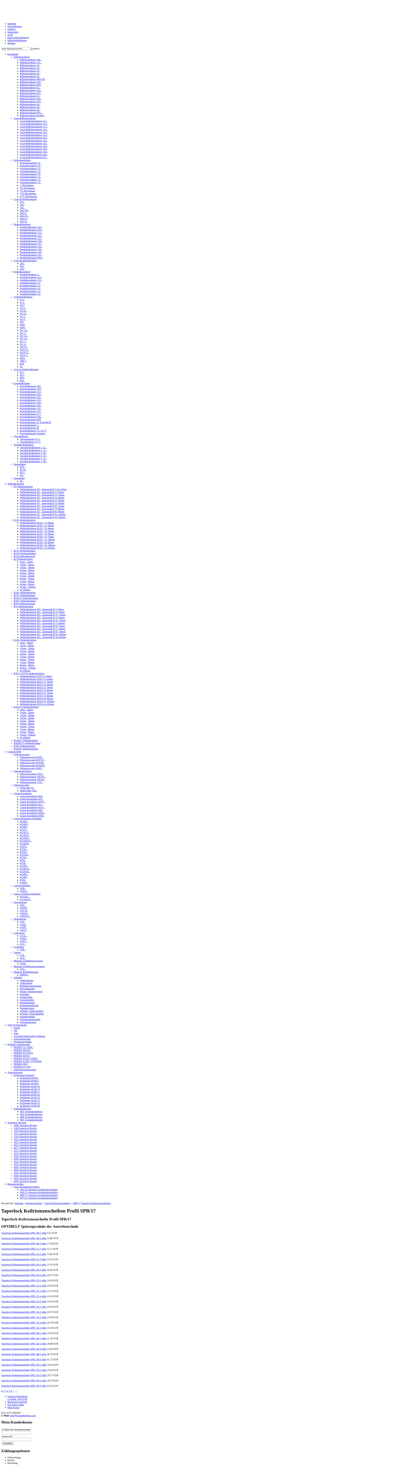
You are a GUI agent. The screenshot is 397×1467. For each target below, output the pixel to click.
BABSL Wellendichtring (26, 740)
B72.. (22, 472)
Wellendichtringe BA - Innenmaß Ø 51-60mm (42, 623)
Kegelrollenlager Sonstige (32, 433)
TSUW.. (24, 910)
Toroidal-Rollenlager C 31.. (33, 456)
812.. (22, 375)
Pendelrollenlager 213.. (31, 232)
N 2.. (22, 299)
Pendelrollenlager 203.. (31, 230)
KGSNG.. (25, 835)
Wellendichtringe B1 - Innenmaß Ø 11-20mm (42, 492)
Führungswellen (21, 785)
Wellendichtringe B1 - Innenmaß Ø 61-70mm (42, 506)
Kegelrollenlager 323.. (31, 400)
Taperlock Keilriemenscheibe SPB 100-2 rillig (23, 1238)
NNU (22, 327)
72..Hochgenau (27, 191)
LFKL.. (23, 941)
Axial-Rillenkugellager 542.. (34, 149)
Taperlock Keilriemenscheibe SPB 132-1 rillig (23, 1306)
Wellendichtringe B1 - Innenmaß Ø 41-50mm (42, 500)
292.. (22, 263)
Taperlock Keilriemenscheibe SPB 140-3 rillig (23, 1343)
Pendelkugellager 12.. (30, 283)
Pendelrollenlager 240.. (31, 252)
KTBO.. (24, 882)
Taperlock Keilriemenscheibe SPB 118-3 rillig (23, 1275)
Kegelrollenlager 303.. (31, 389)
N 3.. (22, 302)
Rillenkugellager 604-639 (32, 79)
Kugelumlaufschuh (29, 1005)
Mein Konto (13, 1407)
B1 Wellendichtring (23, 486)
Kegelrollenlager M (29, 428)
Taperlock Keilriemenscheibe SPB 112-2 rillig (23, 1254)
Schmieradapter (27, 1016)
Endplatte (24, 994)
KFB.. (23, 860)
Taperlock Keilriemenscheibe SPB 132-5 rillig (23, 1328)
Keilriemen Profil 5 (29, 1078)
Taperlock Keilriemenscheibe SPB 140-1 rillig (23, 1333)
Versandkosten (14, 26)
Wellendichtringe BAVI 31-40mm (36, 684)
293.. (22, 266)
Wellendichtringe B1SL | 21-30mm (37, 525)
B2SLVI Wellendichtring (26, 598)
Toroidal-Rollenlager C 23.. (33, 450)
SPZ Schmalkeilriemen (31, 1111)
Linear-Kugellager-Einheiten (28, 818)
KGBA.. (24, 866)
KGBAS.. (25, 871)
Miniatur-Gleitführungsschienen (29, 966)
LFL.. (23, 944)
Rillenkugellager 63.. (30, 96)
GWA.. (23, 924)
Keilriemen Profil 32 (30, 1103)
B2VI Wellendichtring (24, 595)
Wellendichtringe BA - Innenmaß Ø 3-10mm (42, 609)
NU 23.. (24, 338)
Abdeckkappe (26, 980)
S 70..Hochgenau (28, 196)
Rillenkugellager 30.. (30, 68)
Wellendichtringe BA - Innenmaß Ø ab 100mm (43, 637)
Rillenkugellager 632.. (31, 101)
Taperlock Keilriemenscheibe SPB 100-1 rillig (23, 1233)
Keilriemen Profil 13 (30, 1089)
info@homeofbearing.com (23, 1415)
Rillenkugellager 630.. (31, 98)
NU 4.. (23, 344)
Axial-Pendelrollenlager (25, 260)
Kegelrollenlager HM (30, 419)
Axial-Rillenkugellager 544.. (34, 154)
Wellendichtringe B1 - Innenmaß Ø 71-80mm (42, 509)
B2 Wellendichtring (23, 559)
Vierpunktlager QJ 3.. (30, 442)
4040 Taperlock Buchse (25, 1170)
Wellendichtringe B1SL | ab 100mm (37, 548)
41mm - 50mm (27, 573)
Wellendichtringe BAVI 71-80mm (36, 696)
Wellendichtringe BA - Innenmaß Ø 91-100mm (43, 634)
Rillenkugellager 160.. (31, 59)
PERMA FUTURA (23, 1053)
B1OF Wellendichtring (25, 553)
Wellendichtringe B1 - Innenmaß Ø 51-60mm (42, 503)
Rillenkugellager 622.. (31, 90)
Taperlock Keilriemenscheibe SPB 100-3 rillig (23, 1243)
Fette (16, 1033)
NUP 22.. (24, 350)
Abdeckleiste (26, 983)
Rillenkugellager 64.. (30, 104)
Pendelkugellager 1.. (30, 274)
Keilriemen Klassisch (24, 1075)
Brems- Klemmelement (31, 991)
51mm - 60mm (27, 576)
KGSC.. (24, 829)
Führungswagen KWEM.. (32, 765)
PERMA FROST (22, 1050)
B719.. (23, 470)
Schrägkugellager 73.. (30, 179)
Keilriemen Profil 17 (30, 1092)
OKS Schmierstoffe (17, 1025)
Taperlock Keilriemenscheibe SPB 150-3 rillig (23, 1375)
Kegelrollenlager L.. (30, 425)
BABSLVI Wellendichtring (27, 743)
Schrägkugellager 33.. (30, 165)
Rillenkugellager (22, 57)
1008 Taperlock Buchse (25, 1125)
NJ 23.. (23, 313)
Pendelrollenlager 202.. (31, 227)
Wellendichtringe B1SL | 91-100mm (37, 545)
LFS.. (22, 905)
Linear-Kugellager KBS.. (32, 815)
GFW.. (23, 963)
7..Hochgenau (27, 185)
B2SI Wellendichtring (24, 603)
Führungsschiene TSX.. (31, 782)
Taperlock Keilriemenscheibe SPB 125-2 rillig (23, 1285)
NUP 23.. (24, 352)
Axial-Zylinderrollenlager (26, 369)
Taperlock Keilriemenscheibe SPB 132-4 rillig (23, 1322)
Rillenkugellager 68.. (30, 107)
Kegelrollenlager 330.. (31, 405)
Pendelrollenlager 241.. (31, 255)
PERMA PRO (21, 1064)
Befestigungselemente (30, 986)
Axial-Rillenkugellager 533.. (34, 143)
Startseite (11, 23)
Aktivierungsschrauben (25, 1069)
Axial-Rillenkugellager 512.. (34, 124)
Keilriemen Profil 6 (29, 1081)
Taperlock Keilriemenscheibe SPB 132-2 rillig (23, 1312)
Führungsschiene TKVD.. (32, 776)
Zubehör (18, 977)
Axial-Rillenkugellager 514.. (34, 129)
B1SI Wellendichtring (24, 556)
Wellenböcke (20, 919)
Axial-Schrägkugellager (25, 199)
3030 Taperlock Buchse (25, 1159)
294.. (22, 269)
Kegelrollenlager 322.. (31, 397)
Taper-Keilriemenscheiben (26, 1187)
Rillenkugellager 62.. (30, 87)
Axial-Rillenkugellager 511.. (34, 121)
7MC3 (23, 361)
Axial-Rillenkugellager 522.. (34, 132)
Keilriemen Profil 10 (30, 1086)
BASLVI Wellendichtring (26, 707)
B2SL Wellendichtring (25, 592)
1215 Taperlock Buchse (25, 1134)
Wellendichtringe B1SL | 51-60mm (37, 534)
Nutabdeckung (27, 1008)
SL (21, 366)
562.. (22, 205)
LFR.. (23, 949)
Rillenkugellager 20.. (30, 65)
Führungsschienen (22, 771)
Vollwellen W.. (27, 788)
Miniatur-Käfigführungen (26, 972)
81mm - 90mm (27, 584)
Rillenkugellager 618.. (31, 82)
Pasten (17, 1028)
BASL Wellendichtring (25, 640)
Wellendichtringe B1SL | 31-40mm (37, 528)
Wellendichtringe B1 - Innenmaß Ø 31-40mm (42, 497)
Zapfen (17, 952)
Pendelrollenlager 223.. (31, 238)
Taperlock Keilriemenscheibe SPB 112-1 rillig (23, 1249)
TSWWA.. (25, 916)
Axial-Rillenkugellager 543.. (34, 151)
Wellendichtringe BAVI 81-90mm (36, 698)
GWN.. (23, 930)
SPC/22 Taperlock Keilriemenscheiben (39, 1198)
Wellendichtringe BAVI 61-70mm (36, 693)
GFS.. (23, 969)
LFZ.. (23, 958)
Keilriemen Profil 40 (30, 1106)
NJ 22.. (23, 311)
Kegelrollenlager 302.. (31, 386)
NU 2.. (23, 333)
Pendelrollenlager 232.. (31, 246)
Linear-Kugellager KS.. (31, 804)
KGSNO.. (25, 838)
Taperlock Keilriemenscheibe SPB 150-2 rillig (23, 1370)
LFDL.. (23, 938)
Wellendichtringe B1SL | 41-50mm (37, 531)
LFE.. (23, 955)
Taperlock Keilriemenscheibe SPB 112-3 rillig (23, 1259)
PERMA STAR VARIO (26, 1058)
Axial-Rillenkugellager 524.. (34, 138)
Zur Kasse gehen (15, 1404)
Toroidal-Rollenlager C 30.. (33, 453)
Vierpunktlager (21, 436)
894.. (22, 380)
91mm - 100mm (28, 587)
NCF (22, 305)
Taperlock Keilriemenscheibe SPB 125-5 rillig (23, 1301)
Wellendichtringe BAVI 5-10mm (36, 676)
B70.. (22, 467)
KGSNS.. (24, 843)
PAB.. (23, 888)
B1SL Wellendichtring (25, 520)
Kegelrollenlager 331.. (31, 408)
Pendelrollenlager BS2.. (31, 258)
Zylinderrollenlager (23, 297)
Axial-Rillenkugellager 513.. (34, 126)
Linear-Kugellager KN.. (31, 799)
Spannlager (19, 478)
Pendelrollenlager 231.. (31, 244)
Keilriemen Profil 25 (30, 1100)
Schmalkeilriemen (22, 1108)
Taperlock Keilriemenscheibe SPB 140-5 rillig (23, 1354)
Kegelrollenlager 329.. (31, 403)
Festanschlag (26, 997)
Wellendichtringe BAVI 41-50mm (36, 687)
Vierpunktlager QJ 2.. (30, 439)
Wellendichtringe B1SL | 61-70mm (37, 536)
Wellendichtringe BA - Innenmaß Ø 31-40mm (42, 617)
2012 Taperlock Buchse (25, 1145)
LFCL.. (23, 935)
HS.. (22, 475)
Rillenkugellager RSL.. (31, 112)
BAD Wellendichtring (24, 746)
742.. (22, 207)
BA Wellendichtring (23, 606)
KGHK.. (24, 824)
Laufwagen (19, 933)
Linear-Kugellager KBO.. (32, 813)
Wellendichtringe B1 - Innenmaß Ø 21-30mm (42, 495)
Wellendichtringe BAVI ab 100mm (37, 704)
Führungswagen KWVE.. (32, 760)
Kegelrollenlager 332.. (31, 411)
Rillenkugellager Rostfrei (32, 115)
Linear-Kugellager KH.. (31, 796)
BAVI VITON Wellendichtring (29, 673)
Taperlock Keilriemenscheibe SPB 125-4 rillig (23, 1296)
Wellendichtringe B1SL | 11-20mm (37, 523)
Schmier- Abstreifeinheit (32, 1014)
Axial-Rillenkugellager (25, 118)
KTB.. (23, 880)
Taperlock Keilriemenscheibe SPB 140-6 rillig (23, 1359)
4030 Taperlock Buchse (25, 1167)
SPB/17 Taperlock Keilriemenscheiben (39, 1195)
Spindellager (20, 464)
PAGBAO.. (25, 899)
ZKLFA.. (24, 216)
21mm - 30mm (27, 567)
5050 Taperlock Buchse (25, 1178)
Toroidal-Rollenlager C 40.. (33, 461)
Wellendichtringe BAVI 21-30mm (36, 682)
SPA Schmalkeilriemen (31, 1114)
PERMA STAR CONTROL (28, 1061)
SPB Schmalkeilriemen (31, 1117)
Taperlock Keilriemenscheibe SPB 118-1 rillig (23, 1264)
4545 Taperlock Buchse (25, 1173)
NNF (22, 324)
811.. (22, 372)
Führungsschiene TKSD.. (32, 779)
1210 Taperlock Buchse (25, 1131)
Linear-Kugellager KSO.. (32, 807)
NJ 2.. (23, 308)
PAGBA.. (25, 896)
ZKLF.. (23, 213)
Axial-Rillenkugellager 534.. (34, 146)
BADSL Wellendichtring (26, 749)
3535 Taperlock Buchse (25, 1164)
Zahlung (11, 29)
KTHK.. (24, 827)
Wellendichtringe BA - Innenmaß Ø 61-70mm (42, 626)
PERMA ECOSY (22, 1067)
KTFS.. (23, 846)
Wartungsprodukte (23, 1041)
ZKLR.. (24, 221)
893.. (22, 377)
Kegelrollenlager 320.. (31, 394)
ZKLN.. (24, 218)
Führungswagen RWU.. (31, 768)
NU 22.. (24, 336)
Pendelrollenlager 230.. (31, 241)
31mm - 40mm (27, 570)
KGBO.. (24, 874)
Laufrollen (19, 947)
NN (22, 322)
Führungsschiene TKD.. (32, 774)
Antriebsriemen (14, 1072)
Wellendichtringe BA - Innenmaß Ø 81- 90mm (42, 631)
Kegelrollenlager (22, 383)
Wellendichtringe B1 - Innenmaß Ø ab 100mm (42, 517)
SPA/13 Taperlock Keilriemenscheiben (39, 1192)
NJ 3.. (23, 316)
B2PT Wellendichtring (25, 601)
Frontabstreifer (27, 1000)
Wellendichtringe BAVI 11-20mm (36, 679)
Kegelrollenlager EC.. (30, 414)
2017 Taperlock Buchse (25, 1147)
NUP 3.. (24, 355)
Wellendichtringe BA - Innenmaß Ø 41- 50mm (42, 620)
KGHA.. (24, 821)
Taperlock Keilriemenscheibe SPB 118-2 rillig (23, 1270)
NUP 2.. (24, 347)
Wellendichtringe (15, 483)
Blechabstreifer (27, 988)
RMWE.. (24, 975)
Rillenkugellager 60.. (30, 76)
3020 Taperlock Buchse (25, 1156)
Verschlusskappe (28, 1022)
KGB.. (23, 863)
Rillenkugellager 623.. (31, 93)
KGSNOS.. (25, 841)
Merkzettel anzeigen (17, 1402)
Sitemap (11, 43)
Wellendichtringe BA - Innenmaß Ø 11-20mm (42, 612)
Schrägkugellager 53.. (30, 171)
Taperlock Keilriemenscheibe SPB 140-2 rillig (23, 1338)
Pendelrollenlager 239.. (31, 249)
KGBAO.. (25, 868)
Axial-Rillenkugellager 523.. (34, 135)
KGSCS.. (24, 832)
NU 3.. (23, 341)
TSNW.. (24, 908)
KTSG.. (24, 849)
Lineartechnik (14, 751)
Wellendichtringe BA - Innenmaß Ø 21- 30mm (42, 615)
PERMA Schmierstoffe (18, 1044)
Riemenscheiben (15, 1184)
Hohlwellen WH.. (28, 790)
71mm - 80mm (27, 581)
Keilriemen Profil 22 (30, 1097)
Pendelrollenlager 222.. (31, 235)
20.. (22, 481)
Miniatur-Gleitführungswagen (28, 961)
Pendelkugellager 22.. (30, 291)
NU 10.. (24, 330)
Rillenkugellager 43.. (30, 73)
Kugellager (12, 54)
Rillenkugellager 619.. (31, 85)
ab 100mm (25, 590)
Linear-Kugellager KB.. (31, 810)
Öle (15, 1030)
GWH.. (23, 927)
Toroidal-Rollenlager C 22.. (33, 447)
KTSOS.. (24, 855)
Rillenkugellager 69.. (30, 110)
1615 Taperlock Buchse (25, 1142)
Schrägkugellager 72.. (30, 177)
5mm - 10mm (26, 562)
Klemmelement (27, 1002)
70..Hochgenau (27, 188)
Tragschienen (20, 902)
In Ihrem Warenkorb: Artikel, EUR (17, 1398)
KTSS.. (23, 857)
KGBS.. (24, 877)
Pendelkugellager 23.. (30, 294)
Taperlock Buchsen (16, 1122)
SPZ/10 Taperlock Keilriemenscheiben (39, 1189)
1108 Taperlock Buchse (25, 1128)
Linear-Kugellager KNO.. (32, 802)
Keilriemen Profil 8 (29, 1083)
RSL (22, 364)
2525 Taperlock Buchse (25, 1153)
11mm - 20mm (27, 564)
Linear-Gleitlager (22, 885)
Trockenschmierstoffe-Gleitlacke (29, 1036)
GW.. (22, 921)
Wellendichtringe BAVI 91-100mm (37, 701)
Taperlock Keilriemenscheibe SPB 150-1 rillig (23, 1364)
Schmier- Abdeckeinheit (31, 1011)
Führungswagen (21, 754)
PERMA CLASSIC (23, 1047)
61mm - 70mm (27, 578)
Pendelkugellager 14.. (30, 288)
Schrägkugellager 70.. (30, 174)
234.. (22, 202)
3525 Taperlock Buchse (25, 1161)
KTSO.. (24, 852)
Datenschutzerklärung (18, 37)
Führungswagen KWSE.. (32, 762)
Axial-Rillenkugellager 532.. (34, 140)
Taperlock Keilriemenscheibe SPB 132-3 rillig (23, 1317)
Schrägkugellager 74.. (30, 182)
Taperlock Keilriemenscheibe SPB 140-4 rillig (23, 1349)
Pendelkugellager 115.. (31, 280)
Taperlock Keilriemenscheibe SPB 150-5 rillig (23, 1386)
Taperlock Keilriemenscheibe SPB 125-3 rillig (23, 1291)
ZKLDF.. (24, 210)
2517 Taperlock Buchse (25, 1150)
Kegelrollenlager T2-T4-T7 (33, 430)
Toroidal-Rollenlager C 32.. (33, 458)
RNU (22, 358)
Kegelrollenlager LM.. (31, 417)
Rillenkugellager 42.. (30, 71)
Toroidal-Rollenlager (24, 444)
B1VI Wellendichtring (24, 550)
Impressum (12, 32)
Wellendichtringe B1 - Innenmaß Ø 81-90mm (42, 511)
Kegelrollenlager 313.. (31, 391)
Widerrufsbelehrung (17, 40)
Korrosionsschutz (22, 1039)
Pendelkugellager (22, 271)
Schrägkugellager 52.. (30, 168)
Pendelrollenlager (22, 224)
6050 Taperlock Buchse (25, 1181)
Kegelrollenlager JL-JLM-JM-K (35, 422)
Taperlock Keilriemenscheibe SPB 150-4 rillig (23, 1380)
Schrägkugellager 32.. (30, 163)
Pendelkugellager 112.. (31, 277)
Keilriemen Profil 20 (30, 1094)
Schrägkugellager (22, 160)
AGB (10, 34)
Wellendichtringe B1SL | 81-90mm (37, 542)
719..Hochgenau (28, 193)
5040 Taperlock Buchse (25, 1175)
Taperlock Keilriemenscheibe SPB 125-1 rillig (23, 1280)
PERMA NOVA (22, 1055)
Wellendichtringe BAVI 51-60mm (36, 690)
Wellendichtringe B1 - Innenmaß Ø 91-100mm (43, 514)
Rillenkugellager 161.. (31, 62)
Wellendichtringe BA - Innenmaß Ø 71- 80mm (42, 629)
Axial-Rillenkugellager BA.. (34, 157)
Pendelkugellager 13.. (30, 285)
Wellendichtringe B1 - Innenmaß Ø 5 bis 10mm (43, 489)
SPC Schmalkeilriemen (31, 1120)
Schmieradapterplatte (30, 1019)
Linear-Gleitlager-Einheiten (27, 894)
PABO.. (24, 891)
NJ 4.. (23, 319)
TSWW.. (24, 913)
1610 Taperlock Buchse (25, 1139)
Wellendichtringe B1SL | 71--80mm (37, 539)
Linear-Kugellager (23, 793)
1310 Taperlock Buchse (25, 1136)
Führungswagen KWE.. (31, 757)
